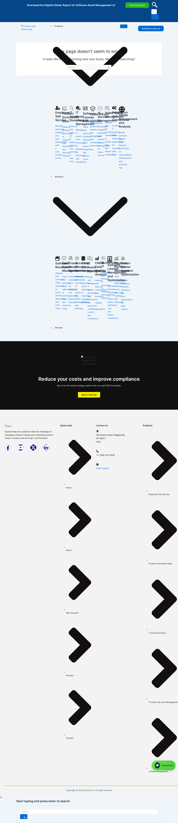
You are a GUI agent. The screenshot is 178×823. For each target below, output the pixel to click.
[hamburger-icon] (123, 26)
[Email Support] (97, 464)
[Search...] (89, 812)
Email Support (102, 468)
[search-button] (155, 17)
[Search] (23, 816)
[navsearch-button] (154, 7)
